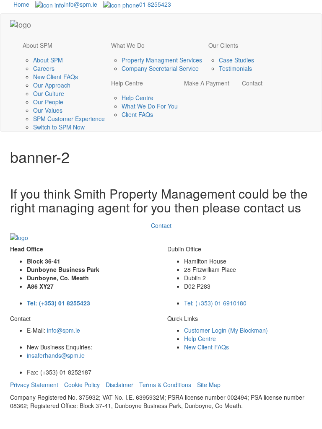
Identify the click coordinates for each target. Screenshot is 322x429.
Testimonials (235, 68)
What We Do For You (150, 106)
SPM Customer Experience (69, 118)
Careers (44, 68)
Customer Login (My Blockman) (226, 330)
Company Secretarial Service (160, 68)
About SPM (37, 45)
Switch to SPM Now (59, 127)
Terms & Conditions (165, 384)
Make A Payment (206, 83)
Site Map (209, 384)
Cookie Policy (82, 384)
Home (19, 4)
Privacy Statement (34, 384)
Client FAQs (137, 114)
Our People (48, 102)
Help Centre (127, 83)
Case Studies (236, 60)
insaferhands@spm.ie (56, 355)
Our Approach (51, 85)
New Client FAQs (55, 76)
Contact (252, 83)
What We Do (128, 45)
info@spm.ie (80, 4)
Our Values (47, 110)
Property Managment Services (162, 60)
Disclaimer (119, 384)
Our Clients (223, 45)
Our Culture (48, 93)
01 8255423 (155, 4)
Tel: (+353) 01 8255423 (58, 303)
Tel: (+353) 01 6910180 (215, 303)
